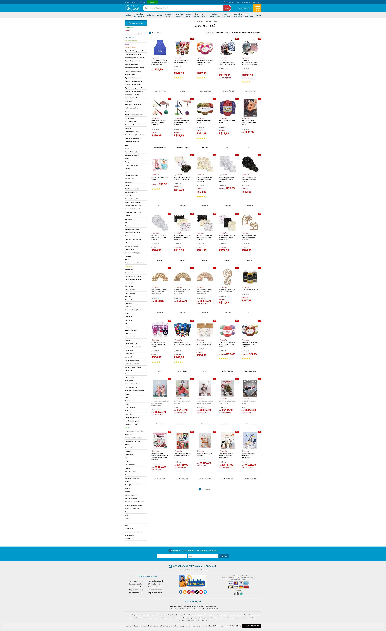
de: (175, 67)
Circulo (182, 91)
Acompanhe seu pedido (156, 581)
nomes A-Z (227, 33)
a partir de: (177, 70)
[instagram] (193, 592)
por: (152, 70)
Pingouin (205, 147)
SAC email (211, 566)
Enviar (224, 556)
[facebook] (180, 592)
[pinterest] (189, 592)
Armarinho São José (160, 91)
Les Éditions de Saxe (160, 424)
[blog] (184, 592)
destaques (219, 33)
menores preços (244, 33)
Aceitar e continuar (251, 626)
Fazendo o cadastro (135, 584)
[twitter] (205, 592)
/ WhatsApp (196, 566)
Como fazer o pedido (136, 581)
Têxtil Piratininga (205, 91)
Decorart (183, 206)
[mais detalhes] (160, 86)
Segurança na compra (155, 593)
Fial (227, 147)
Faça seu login (234, 2)
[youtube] (201, 592)
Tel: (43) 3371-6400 (245, 8)
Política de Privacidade (232, 626)
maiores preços (256, 33)
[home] (132, 8)
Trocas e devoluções (155, 590)
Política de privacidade (155, 587)
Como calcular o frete (136, 587)
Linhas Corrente (183, 371)
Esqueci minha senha (136, 590)
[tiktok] (197, 592)
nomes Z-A (234, 33)
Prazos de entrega (135, 593)
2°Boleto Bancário (154, 584)
